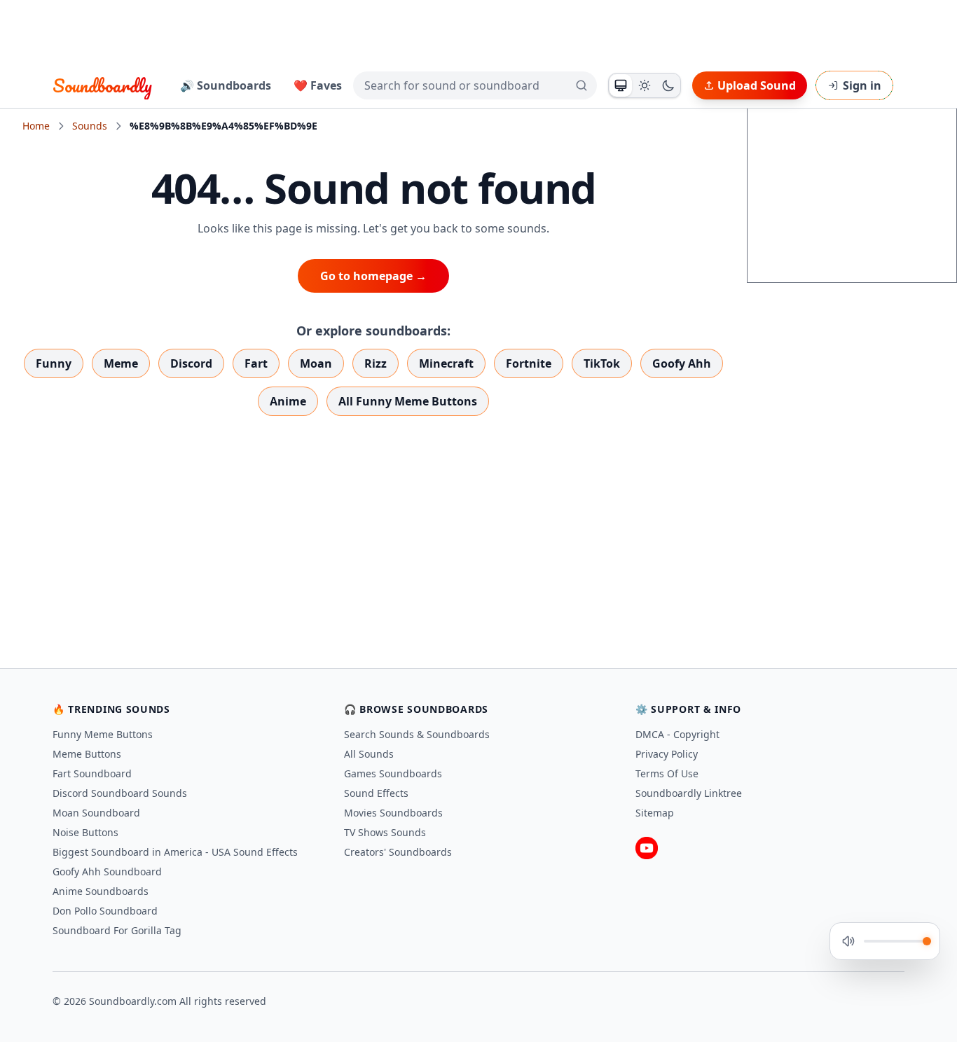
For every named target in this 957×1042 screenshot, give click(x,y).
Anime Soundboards (101, 891)
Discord (191, 363)
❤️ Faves (318, 85)
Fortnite (528, 363)
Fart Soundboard (92, 773)
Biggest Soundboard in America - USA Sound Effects (175, 852)
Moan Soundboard (96, 812)
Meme (121, 363)
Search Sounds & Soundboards (417, 734)
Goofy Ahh (681, 363)
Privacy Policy (666, 753)
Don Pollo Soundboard (105, 910)
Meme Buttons (87, 753)
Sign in (862, 85)
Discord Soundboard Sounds (120, 793)
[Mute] (848, 941)
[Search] (581, 85)
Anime (288, 401)
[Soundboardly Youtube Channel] (646, 848)
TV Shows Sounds (385, 832)
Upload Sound (756, 85)
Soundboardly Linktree (688, 793)
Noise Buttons (85, 832)
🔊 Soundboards (225, 85)
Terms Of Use (666, 773)
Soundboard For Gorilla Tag (117, 930)
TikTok (602, 363)
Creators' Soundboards (398, 852)
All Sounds (369, 753)
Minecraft (446, 363)
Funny (53, 363)
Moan (316, 363)
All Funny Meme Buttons (407, 401)
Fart (256, 363)
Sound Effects (376, 793)
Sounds (89, 125)
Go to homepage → (373, 276)
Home (36, 125)
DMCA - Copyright (677, 734)
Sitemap (654, 812)
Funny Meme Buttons (103, 734)
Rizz (375, 363)
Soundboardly (102, 85)
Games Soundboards (393, 773)
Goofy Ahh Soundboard (107, 871)
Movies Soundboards (393, 812)
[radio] (621, 85)
